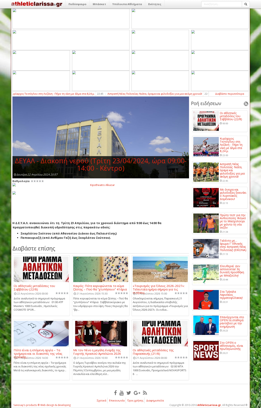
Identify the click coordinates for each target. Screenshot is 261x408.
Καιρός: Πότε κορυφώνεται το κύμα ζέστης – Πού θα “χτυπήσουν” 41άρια (100, 287)
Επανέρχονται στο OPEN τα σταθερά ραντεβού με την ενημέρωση (232, 322)
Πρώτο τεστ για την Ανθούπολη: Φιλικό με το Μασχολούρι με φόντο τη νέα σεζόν (233, 221)
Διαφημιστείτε (155, 400)
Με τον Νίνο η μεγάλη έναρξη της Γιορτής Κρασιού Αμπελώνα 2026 (97, 351)
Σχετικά (101, 400)
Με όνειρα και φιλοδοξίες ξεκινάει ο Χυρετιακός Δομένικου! (233, 194)
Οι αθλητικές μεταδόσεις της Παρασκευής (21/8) (153, 351)
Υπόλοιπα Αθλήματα (127, 4)
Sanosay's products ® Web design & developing (42, 405)
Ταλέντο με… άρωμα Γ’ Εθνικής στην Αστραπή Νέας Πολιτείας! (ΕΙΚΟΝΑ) (233, 245)
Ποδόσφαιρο (77, 4)
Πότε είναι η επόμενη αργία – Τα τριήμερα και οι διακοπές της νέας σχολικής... (38, 351)
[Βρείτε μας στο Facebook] (115, 392)
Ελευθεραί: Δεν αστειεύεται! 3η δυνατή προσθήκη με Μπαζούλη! (232, 271)
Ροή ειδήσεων (206, 103)
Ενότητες (154, 4)
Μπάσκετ (99, 4)
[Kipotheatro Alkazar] (100, 185)
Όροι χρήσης (135, 400)
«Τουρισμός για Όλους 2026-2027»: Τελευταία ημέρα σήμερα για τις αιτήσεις (159, 287)
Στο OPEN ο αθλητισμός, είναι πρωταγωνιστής (231, 345)
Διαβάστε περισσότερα (229, 94)
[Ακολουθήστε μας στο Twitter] (128, 392)
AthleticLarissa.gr (209, 405)
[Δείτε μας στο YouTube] (121, 392)
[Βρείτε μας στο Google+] (137, 392)
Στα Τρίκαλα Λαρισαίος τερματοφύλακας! (231, 294)
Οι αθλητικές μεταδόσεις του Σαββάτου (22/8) (34, 287)
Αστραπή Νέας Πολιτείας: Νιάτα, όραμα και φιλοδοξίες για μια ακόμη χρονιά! (143, 94)
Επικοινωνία (117, 400)
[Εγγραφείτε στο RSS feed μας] (145, 392)
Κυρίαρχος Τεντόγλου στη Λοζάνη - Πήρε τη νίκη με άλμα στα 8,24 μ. (231, 145)
